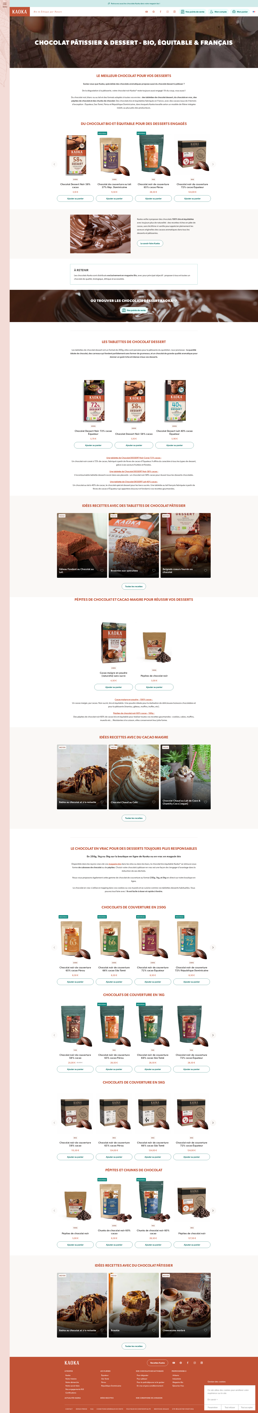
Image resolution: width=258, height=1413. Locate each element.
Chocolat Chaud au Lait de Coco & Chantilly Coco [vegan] (181, 802)
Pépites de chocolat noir (154, 675)
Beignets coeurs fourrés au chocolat (178, 570)
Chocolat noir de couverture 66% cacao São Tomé (114, 969)
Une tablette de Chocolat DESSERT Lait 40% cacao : (134, 481)
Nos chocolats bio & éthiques (150, 1371)
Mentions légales (161, 1409)
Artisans (176, 1375)
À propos (69, 1371)
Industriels (177, 1379)
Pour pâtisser (142, 1379)
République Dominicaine (111, 1386)
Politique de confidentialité (138, 1409)
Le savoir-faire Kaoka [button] (150, 243)
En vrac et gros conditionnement (150, 1386)
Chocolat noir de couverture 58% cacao (75, 1056)
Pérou (103, 1382)
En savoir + (213, 1399)
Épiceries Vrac (178, 1386)
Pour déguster (142, 1375)
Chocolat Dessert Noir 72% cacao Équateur (93, 432)
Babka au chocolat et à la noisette (77, 802)
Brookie (115, 1330)
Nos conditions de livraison (149, 1398)
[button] (193, 12)
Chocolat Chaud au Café (124, 802)
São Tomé (105, 1379)
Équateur (105, 1375)
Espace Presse (81, 1409)
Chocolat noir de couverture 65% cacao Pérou (153, 186)
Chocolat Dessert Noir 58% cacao (75, 186)
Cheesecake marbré (174, 1330)
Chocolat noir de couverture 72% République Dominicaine (191, 969)
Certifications (70, 1393)
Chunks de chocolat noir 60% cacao (114, 1232)
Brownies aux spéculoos (124, 570)
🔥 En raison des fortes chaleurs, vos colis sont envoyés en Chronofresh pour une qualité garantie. (135, 3)
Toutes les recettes (134, 586)
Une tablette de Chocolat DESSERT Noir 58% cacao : (134, 471)
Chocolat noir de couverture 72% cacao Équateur (192, 186)
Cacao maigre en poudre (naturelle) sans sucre (113, 674)
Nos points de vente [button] (136, 310)
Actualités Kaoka (73, 1398)
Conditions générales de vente (110, 1409)
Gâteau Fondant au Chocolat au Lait (76, 570)
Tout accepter (247, 1407)
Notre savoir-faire (72, 1386)
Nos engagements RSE (74, 1389)
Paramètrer (213, 1407)
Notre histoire (71, 1379)
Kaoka (67, 1375)
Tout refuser (230, 1407)
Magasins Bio (178, 1382)
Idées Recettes (107, 1398)
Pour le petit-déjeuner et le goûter (150, 1382)
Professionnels (179, 1371)
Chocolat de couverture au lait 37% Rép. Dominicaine (114, 186)
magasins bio (115, 863)
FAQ (91, 1409)
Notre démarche (72, 1382)
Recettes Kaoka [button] (157, 1362)
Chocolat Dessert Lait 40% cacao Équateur (174, 432)
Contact (69, 1409)
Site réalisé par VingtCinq (183, 1409)
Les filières (105, 1371)
